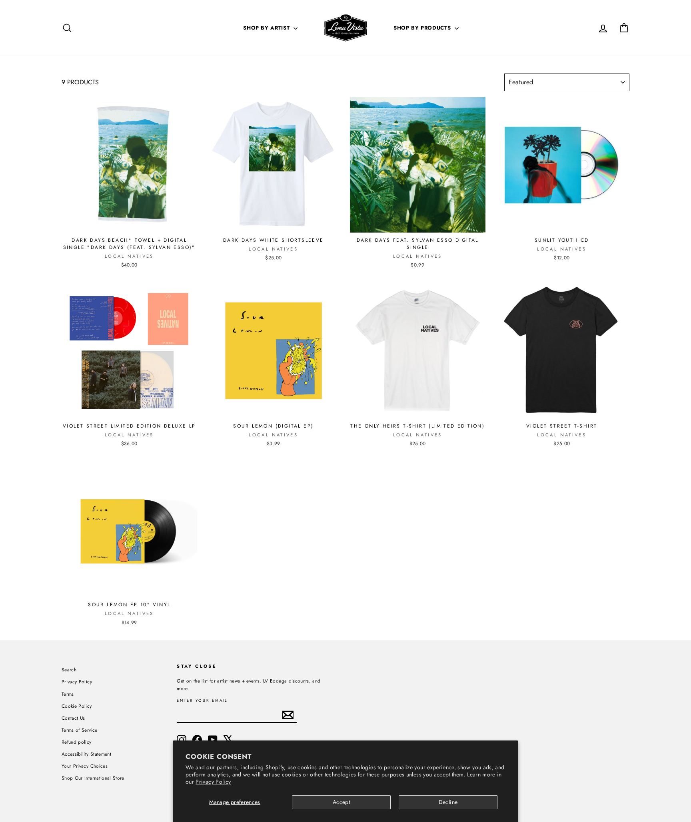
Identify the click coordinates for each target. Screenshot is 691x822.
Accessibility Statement (86, 753)
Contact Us (73, 718)
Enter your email (202, 700)
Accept (341, 802)
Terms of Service (80, 729)
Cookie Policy (77, 706)
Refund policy (77, 741)
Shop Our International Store (93, 777)
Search (69, 669)
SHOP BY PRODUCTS (423, 28)
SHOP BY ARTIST (267, 28)
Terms (68, 694)
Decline (448, 802)
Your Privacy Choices (85, 765)
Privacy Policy (213, 782)
